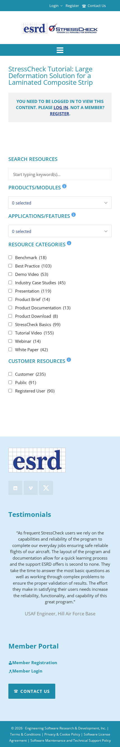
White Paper (31, 349)
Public (25, 382)
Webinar (27, 341)
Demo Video (31, 274)
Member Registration (34, 663)
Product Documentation (42, 307)
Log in (61, 107)
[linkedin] (15, 488)
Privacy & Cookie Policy (62, 734)
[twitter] (46, 488)
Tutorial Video (34, 333)
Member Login (27, 671)
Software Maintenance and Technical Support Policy (70, 740)
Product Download (36, 316)
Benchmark (30, 257)
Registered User (34, 391)
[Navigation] (60, 50)
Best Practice (33, 266)
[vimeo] (31, 488)
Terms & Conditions (25, 734)
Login (54, 5)
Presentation (33, 291)
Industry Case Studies (40, 282)
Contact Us (97, 5)
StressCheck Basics (37, 324)
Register (72, 5)
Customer (30, 374)
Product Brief (32, 299)
